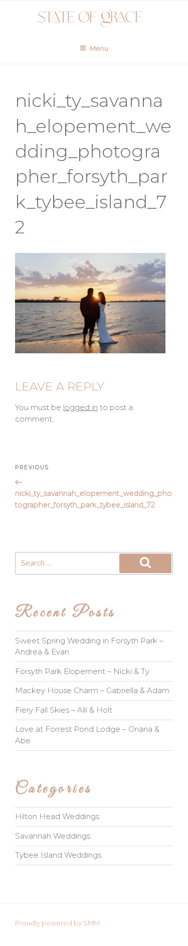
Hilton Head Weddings (57, 816)
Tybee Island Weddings (58, 855)
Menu (99, 48)
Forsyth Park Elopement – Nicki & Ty (82, 671)
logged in (80, 407)
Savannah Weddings (52, 836)
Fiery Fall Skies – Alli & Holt (63, 710)
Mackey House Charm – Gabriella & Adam (92, 690)
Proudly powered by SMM (57, 923)
